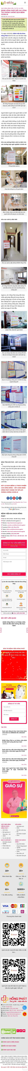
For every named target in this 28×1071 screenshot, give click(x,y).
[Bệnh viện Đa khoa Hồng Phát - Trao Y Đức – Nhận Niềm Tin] (8, 3)
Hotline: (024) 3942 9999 (19, 613)
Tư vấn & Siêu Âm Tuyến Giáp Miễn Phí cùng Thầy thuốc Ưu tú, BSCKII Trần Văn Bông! (13, 678)
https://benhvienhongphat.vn (14, 522)
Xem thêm (24, 736)
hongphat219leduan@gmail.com (13, 1012)
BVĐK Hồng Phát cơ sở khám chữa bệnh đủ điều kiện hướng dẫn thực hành (14, 623)
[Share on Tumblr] (20, 498)
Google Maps (9, 1006)
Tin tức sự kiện (18, 8)
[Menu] (25, 2)
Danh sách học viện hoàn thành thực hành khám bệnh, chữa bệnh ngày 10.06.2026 (14, 759)
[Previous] (0, 630)
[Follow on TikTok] (20, 1030)
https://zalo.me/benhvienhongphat (16, 531)
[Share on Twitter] (11, 498)
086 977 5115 (12, 1010)
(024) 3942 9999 (15, 533)
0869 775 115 (13, 535)
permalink (14, 504)
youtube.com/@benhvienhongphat (16, 525)
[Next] (27, 630)
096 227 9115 (18, 544)
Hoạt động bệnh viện (7, 8)
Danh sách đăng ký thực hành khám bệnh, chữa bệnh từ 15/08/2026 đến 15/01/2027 (14, 732)
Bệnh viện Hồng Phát (13, 527)
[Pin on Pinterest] (14, 498)
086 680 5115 (21, 535)
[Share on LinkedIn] (17, 498)
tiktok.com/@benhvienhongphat (14, 529)
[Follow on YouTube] (24, 1030)
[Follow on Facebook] (18, 1030)
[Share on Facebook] (8, 498)
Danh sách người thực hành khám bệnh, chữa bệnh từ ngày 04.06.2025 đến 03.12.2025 (14, 769)
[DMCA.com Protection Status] (8, 1031)
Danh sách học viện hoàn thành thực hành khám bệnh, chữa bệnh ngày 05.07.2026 (14, 750)
